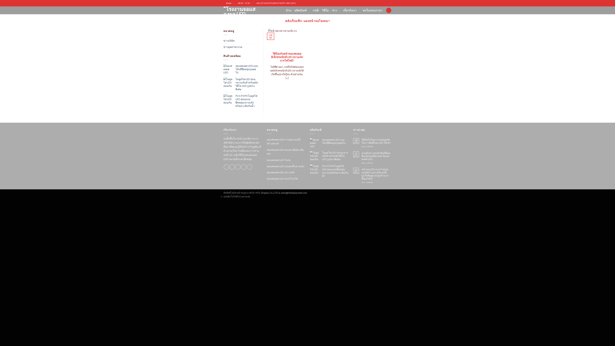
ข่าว (334, 10)
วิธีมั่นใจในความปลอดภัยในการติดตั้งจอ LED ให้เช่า (376, 141)
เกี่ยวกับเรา (350, 10)
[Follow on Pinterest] (249, 167)
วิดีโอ (325, 10)
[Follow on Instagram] (232, 167)
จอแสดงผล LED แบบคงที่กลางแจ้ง (285, 166)
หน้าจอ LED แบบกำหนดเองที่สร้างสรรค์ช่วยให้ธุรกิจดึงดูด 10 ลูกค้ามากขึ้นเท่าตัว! (375, 174)
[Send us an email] (243, 167)
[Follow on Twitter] (238, 167)
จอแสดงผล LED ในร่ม (279, 159)
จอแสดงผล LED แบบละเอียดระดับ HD (285, 151)
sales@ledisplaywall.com (294, 192)
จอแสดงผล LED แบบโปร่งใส (282, 178)
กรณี (316, 10)
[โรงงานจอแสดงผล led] (240, 10)
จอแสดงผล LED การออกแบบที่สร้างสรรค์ (283, 141)
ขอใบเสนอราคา (372, 10)
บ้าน (288, 10)
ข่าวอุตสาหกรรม (232, 46)
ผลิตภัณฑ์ (301, 10)
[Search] (388, 10)
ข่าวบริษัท (229, 40)
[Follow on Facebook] (226, 167)
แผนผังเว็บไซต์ (230, 196)
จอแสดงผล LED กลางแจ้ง (281, 172)
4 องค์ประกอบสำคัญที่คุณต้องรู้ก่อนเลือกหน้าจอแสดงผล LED (375, 156)
